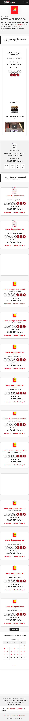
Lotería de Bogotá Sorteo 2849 (14, 574)
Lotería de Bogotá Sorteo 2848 (14, 608)
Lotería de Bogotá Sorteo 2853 (14, 419)
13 (14, 652)
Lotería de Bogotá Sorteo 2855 (14, 353)
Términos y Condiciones (11, 715)
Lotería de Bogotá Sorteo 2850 (14, 541)
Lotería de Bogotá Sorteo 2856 (14, 321)
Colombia (20, 24)
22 (21, 655)
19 (11, 655)
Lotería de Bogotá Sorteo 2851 (14, 508)
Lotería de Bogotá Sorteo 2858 (14, 230)
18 (7, 655)
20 (14, 655)
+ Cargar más (14, 629)
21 (17, 655)
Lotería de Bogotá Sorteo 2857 (14, 289)
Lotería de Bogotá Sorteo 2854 (14, 386)
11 (7, 652)
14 (17, 652)
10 (4, 652)
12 (11, 652)
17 (4, 655)
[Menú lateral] (2, 2)
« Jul (14, 665)
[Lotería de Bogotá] (14, 193)
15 (21, 652)
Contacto (22, 715)
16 (24, 652)
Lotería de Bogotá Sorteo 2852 (14, 450)
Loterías (12, 709)
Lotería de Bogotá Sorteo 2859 (14, 197)
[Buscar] (23, 2)
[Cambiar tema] (27, 2)
